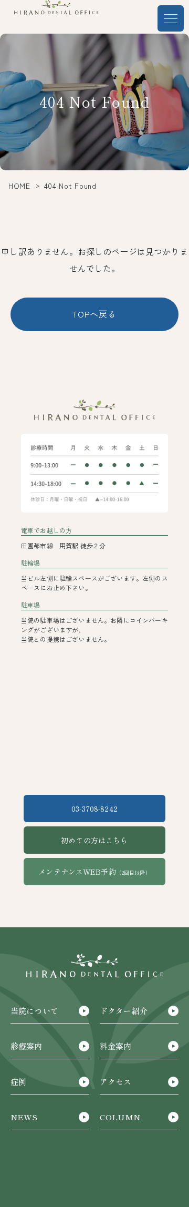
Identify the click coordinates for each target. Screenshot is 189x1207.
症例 (18, 1081)
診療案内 (26, 1045)
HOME (19, 185)
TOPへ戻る (94, 314)
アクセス (116, 1081)
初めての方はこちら (94, 840)
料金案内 (116, 1045)
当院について (34, 1010)
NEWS (24, 1116)
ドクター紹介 (124, 1010)
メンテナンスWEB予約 (94, 871)
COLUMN (120, 1116)
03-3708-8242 (94, 808)
